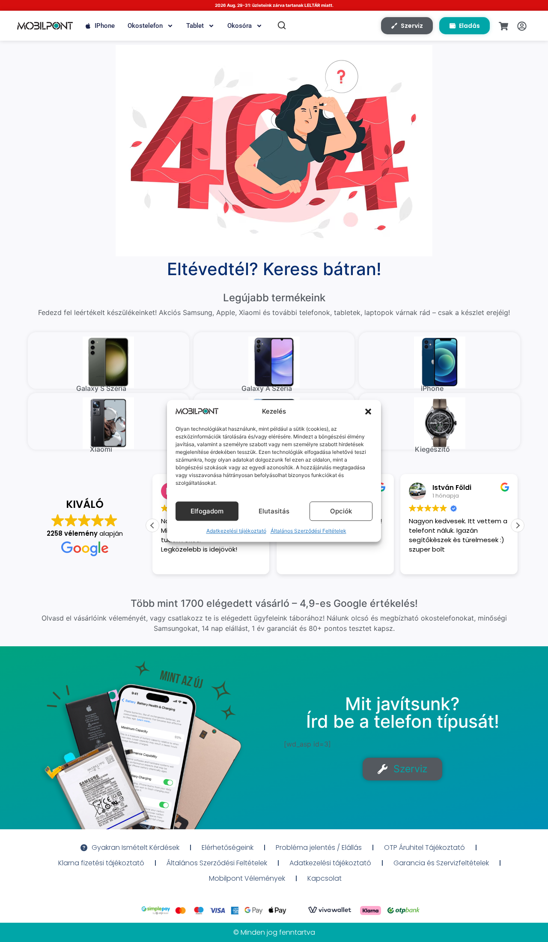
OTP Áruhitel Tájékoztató (424, 847)
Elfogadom (207, 511)
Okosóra (239, 26)
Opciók (341, 511)
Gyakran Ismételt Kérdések (135, 847)
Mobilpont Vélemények (247, 878)
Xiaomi (101, 449)
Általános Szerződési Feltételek (308, 531)
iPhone (105, 26)
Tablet (195, 26)
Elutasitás (274, 511)
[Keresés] (281, 25)
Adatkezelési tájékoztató (236, 531)
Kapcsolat (324, 878)
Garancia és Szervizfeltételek (441, 863)
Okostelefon (145, 26)
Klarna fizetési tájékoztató (101, 863)
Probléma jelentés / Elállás (319, 847)
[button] (368, 411)
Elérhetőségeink (227, 847)
